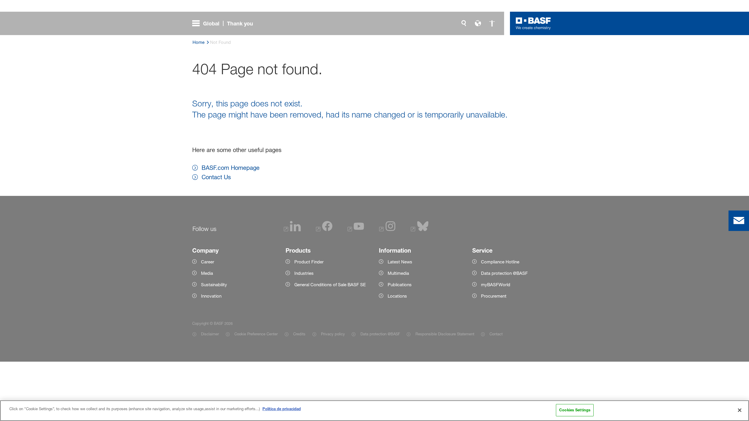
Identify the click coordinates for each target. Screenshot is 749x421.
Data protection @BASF (380, 334)
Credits (299, 334)
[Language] (477, 23)
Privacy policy (333, 334)
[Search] (463, 23)
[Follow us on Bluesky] (419, 230)
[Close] (739, 410)
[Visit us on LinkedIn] (292, 230)
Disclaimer (210, 334)
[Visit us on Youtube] (355, 230)
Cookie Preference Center (256, 334)
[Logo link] (533, 23)
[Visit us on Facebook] (324, 230)
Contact (496, 334)
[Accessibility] (491, 23)
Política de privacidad (281, 408)
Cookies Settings (574, 410)
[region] (374, 410)
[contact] (739, 220)
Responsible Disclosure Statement (444, 334)
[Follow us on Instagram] (387, 230)
